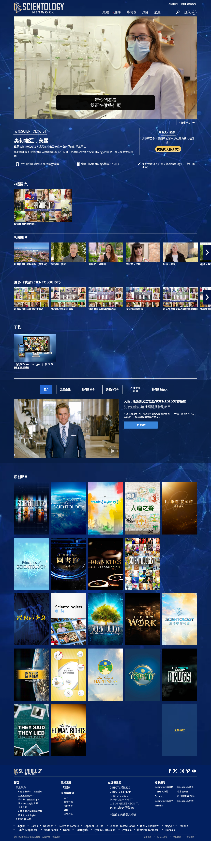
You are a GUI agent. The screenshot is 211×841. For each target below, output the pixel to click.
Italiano (183, 833)
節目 (145, 11)
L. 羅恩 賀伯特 (161, 791)
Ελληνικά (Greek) (69, 833)
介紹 (105, 11)
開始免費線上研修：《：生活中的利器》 (168, 165)
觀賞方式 (68, 801)
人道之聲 (22, 807)
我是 (30, 131)
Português (82, 837)
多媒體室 (68, 805)
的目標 (164, 786)
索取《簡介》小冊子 (100, 164)
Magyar (169, 833)
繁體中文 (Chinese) (148, 837)
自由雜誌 (159, 805)
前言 (66, 797)
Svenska (127, 837)
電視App (122, 807)
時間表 (131, 11)
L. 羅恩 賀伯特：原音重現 (30, 791)
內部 (26, 795)
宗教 (185, 800)
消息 (157, 11)
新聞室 (164, 800)
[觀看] (31, 564)
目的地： (28, 799)
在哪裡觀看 (114, 782)
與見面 (28, 803)
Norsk (66, 837)
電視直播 (66, 782)
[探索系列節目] (31, 508)
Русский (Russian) (105, 837)
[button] (4, 252)
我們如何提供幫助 (186, 796)
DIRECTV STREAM (120, 791)
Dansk (34, 833)
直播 (117, 11)
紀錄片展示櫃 (23, 819)
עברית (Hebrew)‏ (150, 833)
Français (170, 837)
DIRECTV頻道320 (120, 787)
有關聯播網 (67, 793)
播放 (143, 425)
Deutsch (48, 833)
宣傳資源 (68, 813)
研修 (185, 786)
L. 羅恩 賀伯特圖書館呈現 (30, 811)
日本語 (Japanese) (28, 837)
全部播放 (179, 730)
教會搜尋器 (182, 791)
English (21, 833)
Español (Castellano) (122, 833)
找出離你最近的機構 (39, 164)
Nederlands (51, 837)
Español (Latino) (94, 833)
